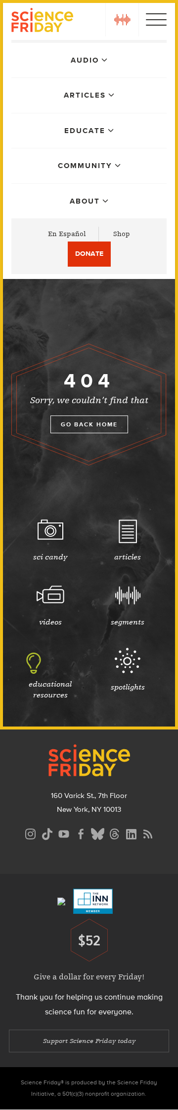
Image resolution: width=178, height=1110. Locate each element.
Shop (121, 234)
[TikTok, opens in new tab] (47, 833)
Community (85, 165)
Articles (85, 95)
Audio (85, 60)
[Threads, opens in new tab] (114, 833)
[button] (122, 19)
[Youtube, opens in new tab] (63, 833)
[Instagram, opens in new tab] (30, 833)
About (85, 201)
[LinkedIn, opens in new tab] (131, 833)
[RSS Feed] (147, 833)
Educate (84, 130)
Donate (89, 253)
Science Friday (42, 21)
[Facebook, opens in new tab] (80, 833)
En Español (67, 234)
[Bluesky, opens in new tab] (97, 833)
